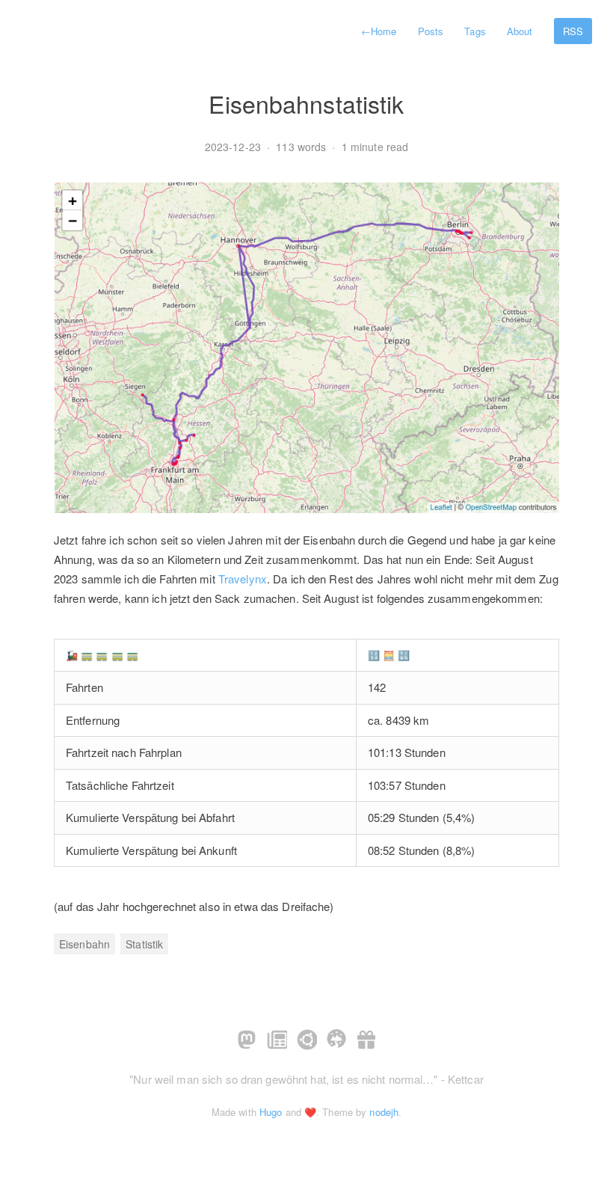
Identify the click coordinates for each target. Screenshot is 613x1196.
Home (379, 31)
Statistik (144, 943)
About (520, 31)
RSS (573, 31)
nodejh (383, 1112)
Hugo (270, 1112)
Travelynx (242, 578)
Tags (474, 31)
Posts (431, 31)
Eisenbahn (84, 943)
